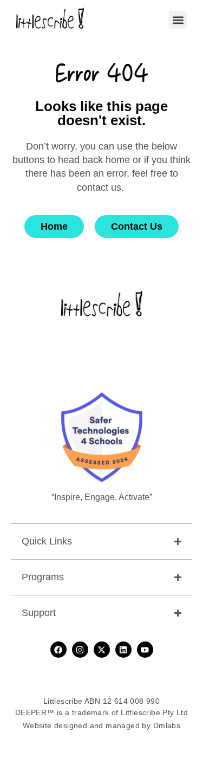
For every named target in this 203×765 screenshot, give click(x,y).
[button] (178, 20)
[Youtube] (145, 649)
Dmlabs (166, 725)
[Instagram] (80, 649)
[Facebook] (58, 649)
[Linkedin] (123, 649)
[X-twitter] (102, 649)
